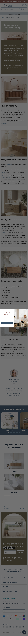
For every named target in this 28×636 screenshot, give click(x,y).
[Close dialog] (27, 309)
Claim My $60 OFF (7, 322)
